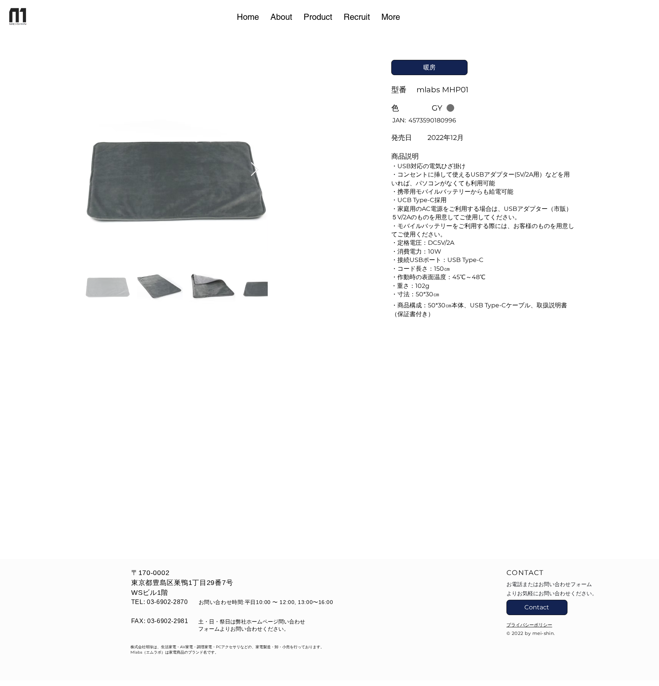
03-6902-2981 (167, 621)
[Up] (642, 631)
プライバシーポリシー (529, 625)
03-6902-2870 (167, 602)
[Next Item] (254, 169)
